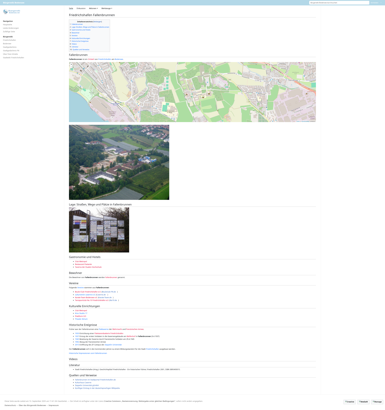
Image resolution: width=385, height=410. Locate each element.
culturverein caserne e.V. (85, 294)
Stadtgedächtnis (9, 47)
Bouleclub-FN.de (109, 292)
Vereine (80, 287)
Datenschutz (10, 405)
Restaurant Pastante (83, 264)
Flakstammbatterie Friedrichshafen (108, 333)
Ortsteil (91, 59)
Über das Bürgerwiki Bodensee (32, 405)
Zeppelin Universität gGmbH (87, 385)
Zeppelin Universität (113, 344)
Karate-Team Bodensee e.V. (86, 297)
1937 (77, 336)
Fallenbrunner (111, 277)
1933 (77, 333)
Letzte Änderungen (11, 28)
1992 (77, 342)
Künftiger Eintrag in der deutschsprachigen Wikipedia (97, 388)
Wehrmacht (117, 329)
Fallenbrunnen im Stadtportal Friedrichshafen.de (95, 379)
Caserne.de (101, 294)
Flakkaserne (104, 329)
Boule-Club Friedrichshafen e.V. (88, 292)
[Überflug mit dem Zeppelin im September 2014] (119, 162)
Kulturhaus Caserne (83, 382)
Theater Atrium (81, 319)
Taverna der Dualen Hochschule (88, 267)
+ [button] (71, 64)
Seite (71, 8)
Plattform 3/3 (80, 316)
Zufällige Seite (9, 31)
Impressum (54, 405)
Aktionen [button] (92, 8)
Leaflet (298, 121)
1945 (77, 339)
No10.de (113, 300)
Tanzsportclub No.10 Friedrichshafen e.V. (92, 300)
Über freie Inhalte (10, 54)
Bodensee (7, 43)
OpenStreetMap (305, 121)
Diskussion (81, 8)
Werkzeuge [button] (106, 8)
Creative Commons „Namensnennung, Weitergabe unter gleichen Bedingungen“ (139, 401)
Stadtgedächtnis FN (11, 50)
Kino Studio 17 (81, 313)
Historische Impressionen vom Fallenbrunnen (88, 353)
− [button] (71, 67)
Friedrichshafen (9, 40)
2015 (77, 344)
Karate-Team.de (105, 297)
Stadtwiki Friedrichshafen (13, 57)
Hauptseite (7, 24)
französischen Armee (135, 329)
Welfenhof (131, 336)
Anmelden (374, 3)
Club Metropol (81, 261)
